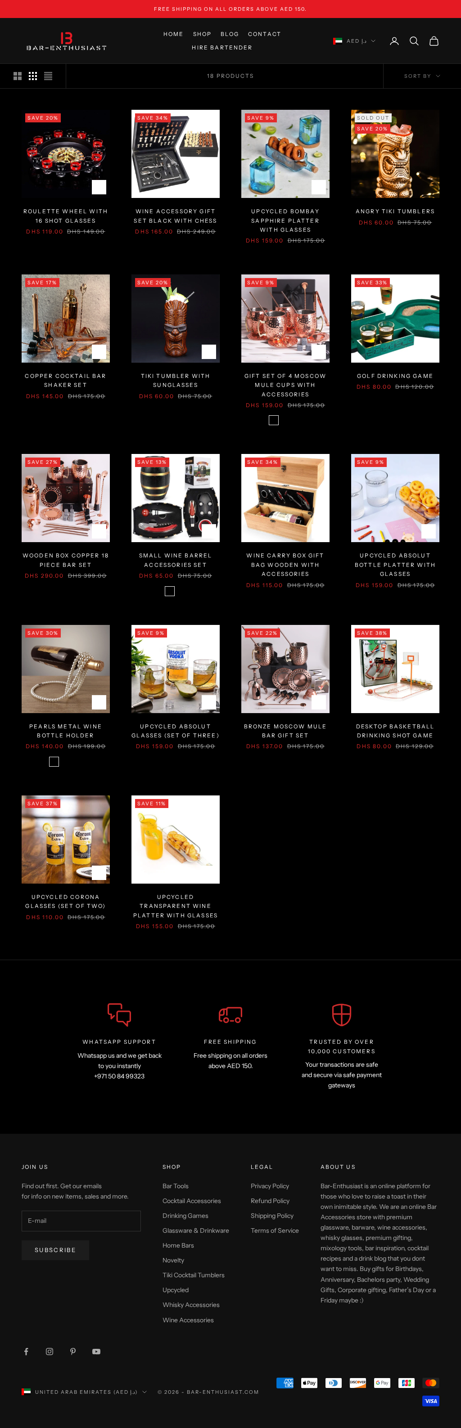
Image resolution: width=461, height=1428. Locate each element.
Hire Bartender (222, 47)
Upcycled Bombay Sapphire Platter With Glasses (285, 220)
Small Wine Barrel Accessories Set (175, 560)
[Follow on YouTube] (96, 1351)
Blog (230, 34)
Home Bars (178, 1245)
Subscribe (55, 1249)
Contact (264, 34)
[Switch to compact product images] (48, 76)
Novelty (173, 1260)
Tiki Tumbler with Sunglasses (176, 380)
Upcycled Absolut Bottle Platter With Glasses (395, 564)
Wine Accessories (188, 1320)
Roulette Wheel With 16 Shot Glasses (65, 216)
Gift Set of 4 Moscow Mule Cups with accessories (285, 385)
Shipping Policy (272, 1216)
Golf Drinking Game (395, 376)
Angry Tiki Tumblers (395, 211)
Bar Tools (176, 1186)
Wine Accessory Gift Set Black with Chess (175, 216)
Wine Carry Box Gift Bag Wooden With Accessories (285, 564)
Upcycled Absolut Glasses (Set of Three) (175, 731)
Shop (202, 34)
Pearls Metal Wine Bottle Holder (65, 731)
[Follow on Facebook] (26, 1351)
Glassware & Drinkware (196, 1230)
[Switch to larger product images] (18, 76)
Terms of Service (275, 1230)
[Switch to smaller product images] (33, 76)
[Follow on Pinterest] (72, 1351)
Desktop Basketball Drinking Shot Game (395, 731)
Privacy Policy (270, 1186)
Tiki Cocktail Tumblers (194, 1275)
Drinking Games (185, 1216)
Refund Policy (270, 1201)
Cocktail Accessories (192, 1201)
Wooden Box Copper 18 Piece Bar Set (66, 560)
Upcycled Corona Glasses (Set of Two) (65, 901)
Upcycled (176, 1290)
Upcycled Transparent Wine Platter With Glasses (175, 906)
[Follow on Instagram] (49, 1351)
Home (173, 34)
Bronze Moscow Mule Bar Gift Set (285, 731)
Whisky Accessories (191, 1305)
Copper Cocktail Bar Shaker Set (65, 380)
